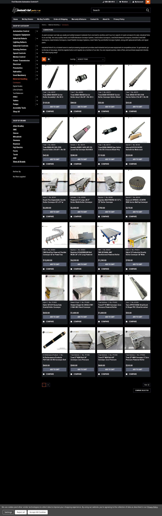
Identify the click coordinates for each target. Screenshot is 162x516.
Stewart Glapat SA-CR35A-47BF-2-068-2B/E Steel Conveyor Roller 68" (82, 307)
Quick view (55, 89)
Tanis (127, 302)
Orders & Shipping (60, 19)
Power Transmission (21, 60)
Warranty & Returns (79, 19)
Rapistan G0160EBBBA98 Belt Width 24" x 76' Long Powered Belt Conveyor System (81, 254)
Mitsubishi (17, 137)
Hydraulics (17, 71)
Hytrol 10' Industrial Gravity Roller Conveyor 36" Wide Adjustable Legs (136, 254)
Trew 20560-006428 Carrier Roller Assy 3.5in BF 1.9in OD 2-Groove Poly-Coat (82, 97)
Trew (44, 92)
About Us (106, 19)
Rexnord (128, 197)
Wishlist (125, 2)
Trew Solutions (102, 302)
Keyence (16, 144)
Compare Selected (141, 390)
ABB (14, 158)
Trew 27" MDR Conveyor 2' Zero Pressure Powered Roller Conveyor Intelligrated (137, 360)
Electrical (17, 64)
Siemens (16, 140)
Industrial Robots (20, 38)
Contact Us (94, 19)
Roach (45, 197)
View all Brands (19, 162)
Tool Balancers (18, 93)
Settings (8, 512)
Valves (15, 100)
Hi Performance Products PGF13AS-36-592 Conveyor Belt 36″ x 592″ (54, 360)
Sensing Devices (19, 49)
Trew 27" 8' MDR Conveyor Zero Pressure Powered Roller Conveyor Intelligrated (109, 307)
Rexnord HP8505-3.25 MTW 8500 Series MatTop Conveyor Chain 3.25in (137, 202)
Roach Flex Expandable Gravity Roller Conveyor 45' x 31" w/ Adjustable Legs (54, 202)
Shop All (16, 111)
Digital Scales (17, 86)
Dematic (73, 145)
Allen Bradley (18, 126)
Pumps (15, 104)
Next (146, 385)
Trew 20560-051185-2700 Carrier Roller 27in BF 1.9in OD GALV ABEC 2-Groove (54, 149)
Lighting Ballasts (20, 42)
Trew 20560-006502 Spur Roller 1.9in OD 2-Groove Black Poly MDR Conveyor (109, 149)
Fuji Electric (18, 147)
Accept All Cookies (38, 512)
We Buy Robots (27, 19)
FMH (44, 250)
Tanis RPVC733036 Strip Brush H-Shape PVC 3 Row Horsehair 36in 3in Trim (137, 307)
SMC (15, 129)
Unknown (73, 197)
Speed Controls (19, 53)
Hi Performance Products (50, 355)
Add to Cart (54, 107)
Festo (15, 151)
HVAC (15, 97)
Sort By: (73, 59)
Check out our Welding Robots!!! (23, 2)
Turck (15, 154)
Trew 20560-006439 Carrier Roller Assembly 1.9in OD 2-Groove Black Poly (53, 97)
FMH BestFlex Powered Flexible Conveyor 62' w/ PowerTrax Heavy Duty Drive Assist (54, 254)
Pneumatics (18, 68)
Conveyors (16, 83)
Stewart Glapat (75, 302)
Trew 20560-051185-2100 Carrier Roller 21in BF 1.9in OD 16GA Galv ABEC (137, 97)
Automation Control (21, 31)
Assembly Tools (19, 108)
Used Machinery (19, 75)
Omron (15, 133)
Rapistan (100, 197)
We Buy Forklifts (43, 19)
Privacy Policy (119, 19)
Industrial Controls (20, 46)
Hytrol (128, 250)
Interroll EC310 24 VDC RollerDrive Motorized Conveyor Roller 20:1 (134, 149)
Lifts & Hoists (18, 90)
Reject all (21, 512)
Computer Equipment (21, 35)
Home (15, 19)
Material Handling (20, 79)
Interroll (128, 145)
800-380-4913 (110, 2)
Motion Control (19, 57)
